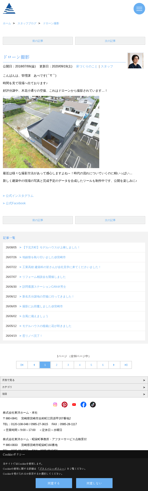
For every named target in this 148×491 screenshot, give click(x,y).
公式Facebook (16, 203)
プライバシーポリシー (51, 468)
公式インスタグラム (20, 195)
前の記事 (37, 40)
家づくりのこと (87, 66)
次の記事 (110, 40)
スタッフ (107, 66)
